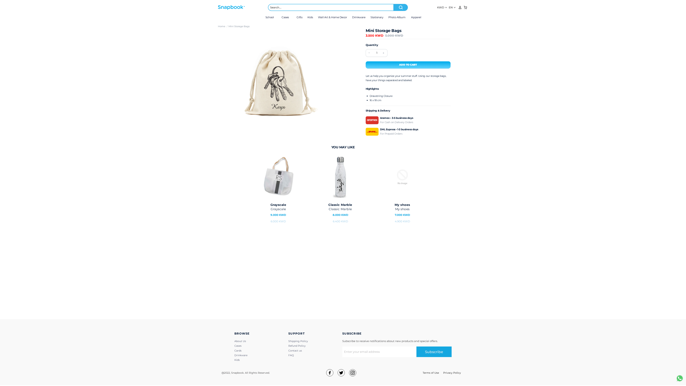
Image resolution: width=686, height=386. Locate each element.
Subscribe (434, 352)
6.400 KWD (340, 213)
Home (221, 26)
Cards (238, 350)
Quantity (372, 45)
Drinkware (240, 355)
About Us (240, 341)
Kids (237, 360)
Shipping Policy (298, 341)
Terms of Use (431, 372)
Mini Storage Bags (239, 26)
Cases (238, 345)
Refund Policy (297, 345)
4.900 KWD (402, 213)
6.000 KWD (278, 213)
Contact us (295, 350)
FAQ (291, 355)
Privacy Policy (452, 372)
